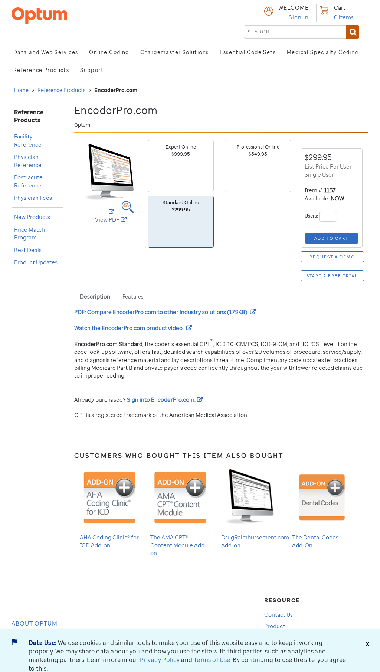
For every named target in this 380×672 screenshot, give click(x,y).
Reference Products (61, 90)
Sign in (299, 17)
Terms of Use (212, 660)
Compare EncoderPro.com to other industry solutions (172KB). (165, 312)
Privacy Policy (160, 660)
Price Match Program (29, 233)
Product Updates (36, 262)
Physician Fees (33, 197)
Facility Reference (28, 140)
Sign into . (165, 399)
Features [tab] (132, 296)
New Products (32, 217)
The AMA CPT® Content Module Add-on (178, 545)
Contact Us (278, 614)
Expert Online (181, 150)
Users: (312, 215)
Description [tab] (95, 296)
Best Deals (28, 250)
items (344, 17)
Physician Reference (28, 160)
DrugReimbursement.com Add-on (255, 541)
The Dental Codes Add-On (315, 541)
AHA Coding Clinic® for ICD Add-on (109, 541)
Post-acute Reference (28, 181)
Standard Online (181, 206)
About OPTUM (35, 623)
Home (21, 90)
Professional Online (257, 150)
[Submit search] (352, 32)
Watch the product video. (133, 328)
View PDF (118, 220)
